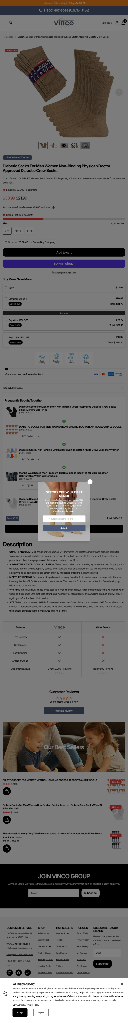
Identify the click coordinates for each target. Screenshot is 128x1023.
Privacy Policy (33, 1004)
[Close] (122, 984)
